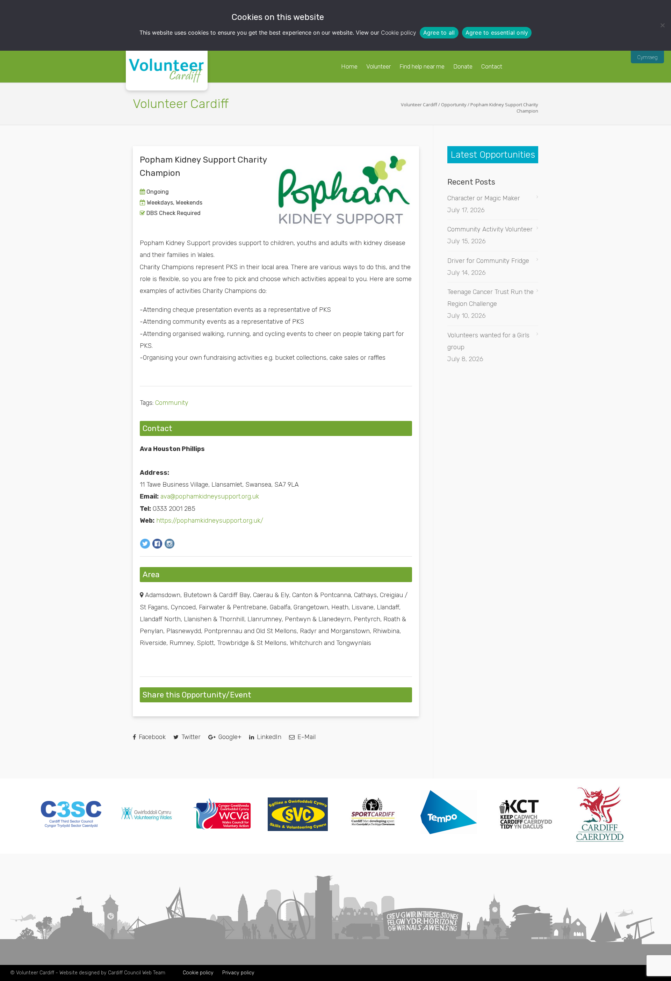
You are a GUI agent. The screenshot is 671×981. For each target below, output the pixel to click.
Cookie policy (398, 32)
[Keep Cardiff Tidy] (524, 841)
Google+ (229, 737)
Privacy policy (238, 973)
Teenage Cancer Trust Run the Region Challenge (490, 298)
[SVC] (298, 829)
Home (349, 66)
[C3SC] (71, 825)
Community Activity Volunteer (490, 229)
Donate (462, 66)
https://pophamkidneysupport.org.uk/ (209, 520)
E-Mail (306, 737)
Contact (491, 66)
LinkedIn (268, 737)
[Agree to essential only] (662, 25)
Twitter (190, 737)
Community (171, 403)
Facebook (151, 737)
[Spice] (449, 841)
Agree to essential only (497, 32)
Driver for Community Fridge (488, 261)
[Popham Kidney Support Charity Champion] (344, 190)
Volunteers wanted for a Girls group (488, 341)
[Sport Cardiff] (373, 836)
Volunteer (378, 66)
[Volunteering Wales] (146, 822)
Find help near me (422, 66)
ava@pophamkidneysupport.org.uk (209, 496)
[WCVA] (222, 828)
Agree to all (439, 32)
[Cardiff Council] (600, 841)
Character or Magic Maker (483, 198)
